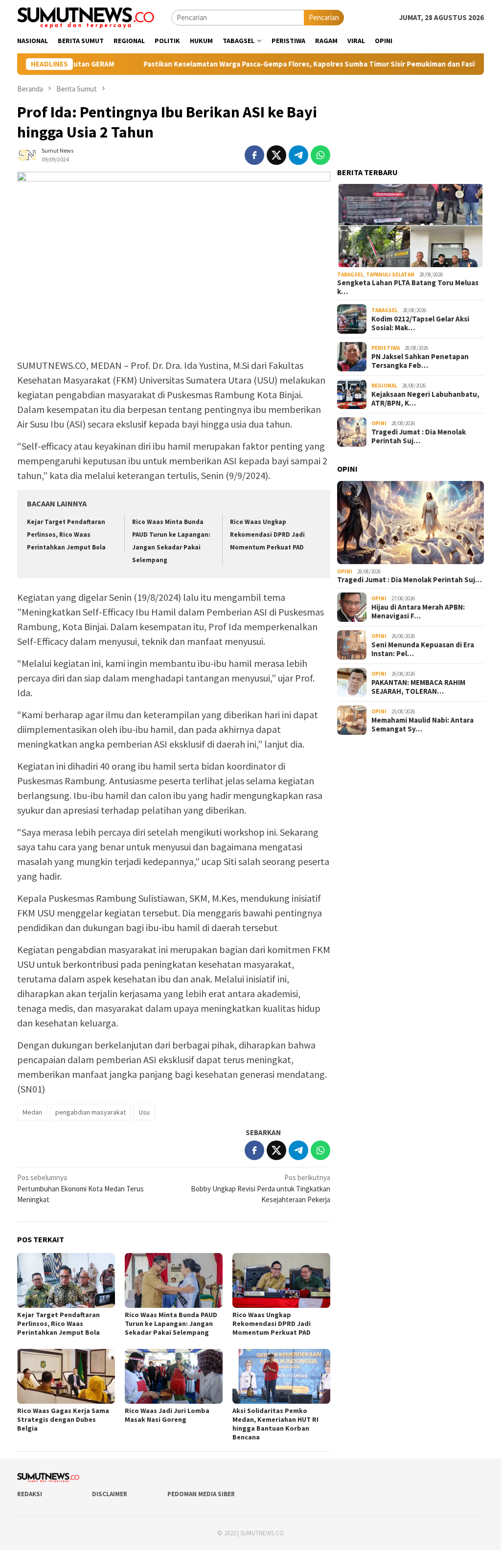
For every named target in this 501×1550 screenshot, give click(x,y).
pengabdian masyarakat (90, 1112)
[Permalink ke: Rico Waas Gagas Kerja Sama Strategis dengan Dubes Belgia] (66, 1376)
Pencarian (324, 17)
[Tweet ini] (276, 155)
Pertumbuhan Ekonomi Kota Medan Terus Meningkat (80, 1188)
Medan (32, 1112)
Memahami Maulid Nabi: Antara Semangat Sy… (422, 724)
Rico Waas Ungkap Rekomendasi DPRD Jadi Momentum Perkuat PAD (267, 534)
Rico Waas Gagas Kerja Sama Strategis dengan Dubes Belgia (63, 1419)
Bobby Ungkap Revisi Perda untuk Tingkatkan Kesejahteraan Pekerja (260, 1188)
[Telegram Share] (298, 155)
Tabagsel (350, 274)
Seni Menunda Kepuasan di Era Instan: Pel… (422, 649)
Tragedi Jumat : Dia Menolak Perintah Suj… (418, 436)
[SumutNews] (85, 17)
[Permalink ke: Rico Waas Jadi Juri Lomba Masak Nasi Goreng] (174, 1376)
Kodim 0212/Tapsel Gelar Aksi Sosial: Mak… (420, 323)
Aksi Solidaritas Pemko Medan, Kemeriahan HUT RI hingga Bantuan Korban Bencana (275, 1423)
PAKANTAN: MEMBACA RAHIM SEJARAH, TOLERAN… (418, 687)
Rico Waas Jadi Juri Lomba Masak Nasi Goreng (167, 1415)
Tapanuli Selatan (390, 274)
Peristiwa (385, 347)
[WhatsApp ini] (320, 155)
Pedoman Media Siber (201, 1494)
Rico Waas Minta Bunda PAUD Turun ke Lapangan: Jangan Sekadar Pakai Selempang (171, 1323)
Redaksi (29, 1494)
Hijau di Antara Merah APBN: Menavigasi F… (418, 611)
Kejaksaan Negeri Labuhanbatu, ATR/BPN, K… (425, 399)
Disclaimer (109, 1494)
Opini (379, 423)
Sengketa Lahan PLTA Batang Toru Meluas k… (407, 287)
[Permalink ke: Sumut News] (27, 154)
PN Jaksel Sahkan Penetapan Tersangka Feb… (420, 361)
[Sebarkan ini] (254, 155)
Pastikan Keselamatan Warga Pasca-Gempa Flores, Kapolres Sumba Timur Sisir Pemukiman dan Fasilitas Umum (275, 64)
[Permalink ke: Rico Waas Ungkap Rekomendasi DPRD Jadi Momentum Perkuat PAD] (281, 1280)
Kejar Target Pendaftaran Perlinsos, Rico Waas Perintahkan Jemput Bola (66, 534)
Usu (144, 1112)
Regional (384, 385)
